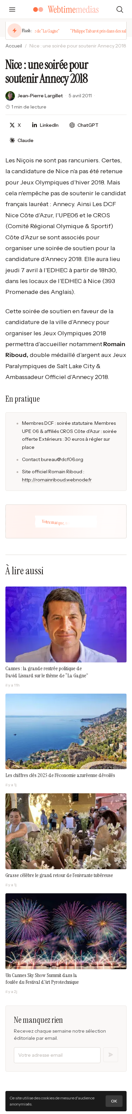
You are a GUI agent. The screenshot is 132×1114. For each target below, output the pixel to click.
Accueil (13, 46)
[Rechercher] (120, 9)
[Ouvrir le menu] (12, 9)
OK (114, 1100)
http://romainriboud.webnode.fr (57, 480)
